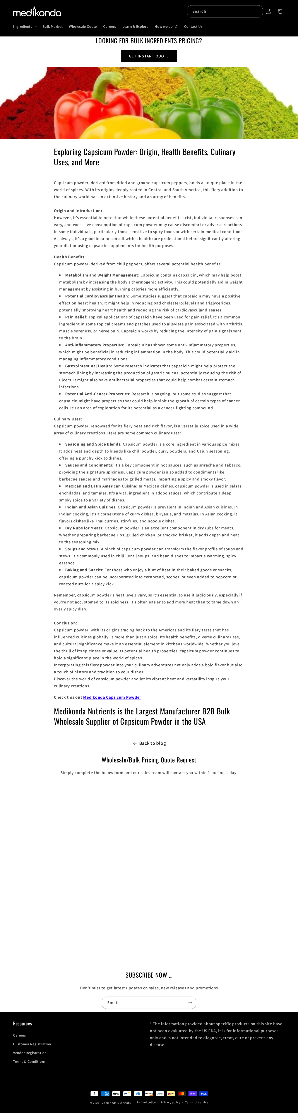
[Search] (257, 11)
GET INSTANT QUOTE (149, 56)
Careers (19, 1035)
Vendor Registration (30, 1052)
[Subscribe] (190, 1003)
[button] (24, 26)
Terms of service (196, 1102)
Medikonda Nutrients (116, 1103)
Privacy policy (170, 1102)
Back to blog (152, 743)
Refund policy (146, 1102)
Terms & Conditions (29, 1061)
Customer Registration (32, 1044)
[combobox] (225, 11)
